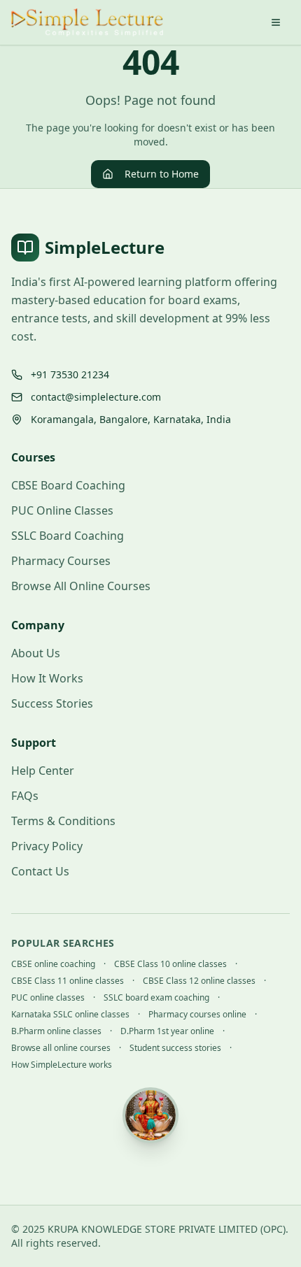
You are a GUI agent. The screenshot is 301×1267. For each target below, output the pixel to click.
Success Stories (52, 703)
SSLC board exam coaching (156, 997)
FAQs (24, 795)
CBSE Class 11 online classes (67, 981)
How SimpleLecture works (61, 1065)
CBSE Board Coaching (68, 485)
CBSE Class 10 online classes (170, 964)
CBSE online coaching (53, 964)
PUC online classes (48, 997)
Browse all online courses (61, 1048)
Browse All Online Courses (80, 586)
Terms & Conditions (63, 821)
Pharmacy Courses (61, 560)
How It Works (47, 678)
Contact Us (40, 871)
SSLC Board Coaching (67, 535)
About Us (35, 653)
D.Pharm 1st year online (167, 1031)
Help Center (42, 770)
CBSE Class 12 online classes (199, 981)
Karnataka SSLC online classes (70, 1014)
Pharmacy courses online (197, 1014)
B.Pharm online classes (56, 1031)
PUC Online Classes (62, 510)
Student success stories (175, 1048)
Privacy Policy (47, 846)
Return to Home (162, 173)
